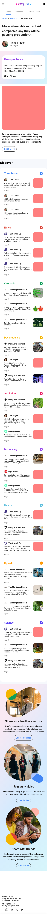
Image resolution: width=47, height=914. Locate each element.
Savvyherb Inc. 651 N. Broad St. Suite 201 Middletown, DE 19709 (12, 898)
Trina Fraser (17, 42)
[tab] (8, 12)
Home (4, 18)
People (13, 18)
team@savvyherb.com (10, 906)
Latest (8, 12)
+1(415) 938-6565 (8, 904)
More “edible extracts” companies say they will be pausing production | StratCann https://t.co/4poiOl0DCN (23, 68)
